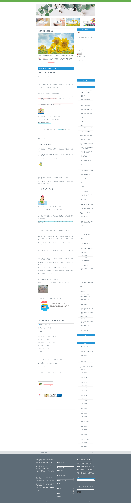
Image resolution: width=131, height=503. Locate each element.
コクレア (85, 460)
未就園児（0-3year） (66, 480)
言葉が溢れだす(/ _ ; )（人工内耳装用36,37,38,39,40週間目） (86, 148)
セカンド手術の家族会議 (84, 191)
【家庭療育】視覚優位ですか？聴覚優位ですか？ (86, 313)
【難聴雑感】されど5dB (84, 291)
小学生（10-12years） (66, 475)
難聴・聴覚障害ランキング (81, 56)
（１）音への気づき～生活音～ (85, 348)
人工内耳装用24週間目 (84, 434)
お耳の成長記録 (42, 58)
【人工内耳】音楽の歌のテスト (85, 260)
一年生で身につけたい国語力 (85, 99)
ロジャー (79, 463)
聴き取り (91, 469)
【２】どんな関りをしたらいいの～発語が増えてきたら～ (86, 360)
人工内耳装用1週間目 (83, 377)
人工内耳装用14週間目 (84, 252)
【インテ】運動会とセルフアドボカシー (86, 128)
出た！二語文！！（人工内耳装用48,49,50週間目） (85, 132)
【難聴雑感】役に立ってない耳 (85, 318)
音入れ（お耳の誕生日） (84, 374)
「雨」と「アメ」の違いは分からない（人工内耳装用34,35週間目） (86, 152)
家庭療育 (60, 3)
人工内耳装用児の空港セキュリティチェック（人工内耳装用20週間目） (86, 222)
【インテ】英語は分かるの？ (85, 92)
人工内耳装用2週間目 (83, 380)
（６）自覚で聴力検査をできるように (86, 357)
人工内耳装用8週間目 (83, 395)
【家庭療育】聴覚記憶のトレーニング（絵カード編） (87, 32)
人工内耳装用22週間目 (84, 429)
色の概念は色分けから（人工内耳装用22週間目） (86, 205)
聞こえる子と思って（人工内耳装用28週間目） (86, 163)
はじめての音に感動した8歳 (84, 188)
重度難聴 (91, 472)
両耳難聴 (87, 463)
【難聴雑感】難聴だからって (85, 325)
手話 (93, 466)
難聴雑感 (66, 496)
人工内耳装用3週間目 (83, 382)
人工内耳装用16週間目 (84, 416)
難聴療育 (89, 473)
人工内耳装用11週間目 (84, 403)
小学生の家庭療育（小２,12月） (85, 218)
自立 (91, 470)
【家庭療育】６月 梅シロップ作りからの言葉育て (86, 96)
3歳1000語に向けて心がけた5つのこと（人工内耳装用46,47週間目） (86, 136)
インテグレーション (80, 3)
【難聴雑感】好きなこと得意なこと (86, 327)
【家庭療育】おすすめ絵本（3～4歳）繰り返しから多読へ (86, 110)
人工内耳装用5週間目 (83, 387)
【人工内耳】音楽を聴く (84, 265)
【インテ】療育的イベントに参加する (86, 240)
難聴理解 (85, 473)
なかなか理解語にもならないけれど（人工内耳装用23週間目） (86, 195)
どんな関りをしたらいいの (51, 3)
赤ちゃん (87, 472)
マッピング (90, 462)
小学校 (87, 466)
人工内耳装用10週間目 (84, 400)
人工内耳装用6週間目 (83, 390)
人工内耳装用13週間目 (84, 255)
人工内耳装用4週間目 (83, 385)
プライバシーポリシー (40, 501)
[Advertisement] (56, 403)
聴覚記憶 (85, 470)
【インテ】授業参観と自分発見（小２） (86, 175)
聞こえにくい (87, 469)
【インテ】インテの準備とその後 (85, 301)
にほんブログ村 (79, 52)
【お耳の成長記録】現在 (84, 330)
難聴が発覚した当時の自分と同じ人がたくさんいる (86, 182)
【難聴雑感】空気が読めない (85, 296)
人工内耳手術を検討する (84, 372)
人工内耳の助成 (66, 467)
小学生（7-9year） (66, 478)
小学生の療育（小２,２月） (84, 178)
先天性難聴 (79, 466)
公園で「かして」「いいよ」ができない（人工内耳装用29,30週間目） (86, 160)
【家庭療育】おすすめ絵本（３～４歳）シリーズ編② (86, 106)
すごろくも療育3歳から (84, 216)
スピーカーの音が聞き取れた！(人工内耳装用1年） (86, 124)
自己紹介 (89, 3)
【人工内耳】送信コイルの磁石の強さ (86, 282)
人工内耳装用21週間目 (84, 426)
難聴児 (81, 473)
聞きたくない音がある (83, 231)
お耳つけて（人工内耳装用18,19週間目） (86, 228)
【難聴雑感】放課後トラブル (85, 262)
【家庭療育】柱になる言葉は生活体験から (86, 276)
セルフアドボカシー (80, 462)
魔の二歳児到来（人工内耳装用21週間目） (86, 209)
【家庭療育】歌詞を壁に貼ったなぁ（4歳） (86, 286)
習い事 (66, 485)
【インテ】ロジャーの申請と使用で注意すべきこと (86, 117)
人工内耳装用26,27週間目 (84, 439)
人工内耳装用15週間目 (84, 413)
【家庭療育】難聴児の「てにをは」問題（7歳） (86, 269)
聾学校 (89, 470)
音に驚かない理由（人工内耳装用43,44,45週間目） (85, 140)
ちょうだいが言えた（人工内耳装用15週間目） (86, 249)
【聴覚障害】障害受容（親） (85, 299)
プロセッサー (85, 462)
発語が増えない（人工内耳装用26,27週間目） (86, 167)
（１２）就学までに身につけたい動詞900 (86, 367)
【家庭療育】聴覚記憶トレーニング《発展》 (86, 305)
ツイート (78, 84)
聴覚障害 (66, 488)
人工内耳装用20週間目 (84, 424)
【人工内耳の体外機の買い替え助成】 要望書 (86, 102)
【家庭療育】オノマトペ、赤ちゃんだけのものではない (86, 199)
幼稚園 (90, 466)
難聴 (78, 473)
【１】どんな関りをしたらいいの (85, 346)
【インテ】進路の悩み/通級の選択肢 (86, 90)
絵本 (66, 483)
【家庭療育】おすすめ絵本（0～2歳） (86, 113)
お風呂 (87, 459)
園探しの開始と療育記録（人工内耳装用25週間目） (86, 171)
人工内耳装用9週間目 (83, 398)
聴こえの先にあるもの (41, 493)
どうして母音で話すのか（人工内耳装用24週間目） (86, 186)
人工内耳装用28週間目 (84, 442)
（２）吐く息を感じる (83, 355)
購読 (79, 492)
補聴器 (78, 472)
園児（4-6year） (66, 470)
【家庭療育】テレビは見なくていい (86, 294)
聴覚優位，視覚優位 (80, 470)
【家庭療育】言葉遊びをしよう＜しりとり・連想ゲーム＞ (86, 121)
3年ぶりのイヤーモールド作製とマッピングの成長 (86, 213)
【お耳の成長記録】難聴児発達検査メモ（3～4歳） (86, 322)
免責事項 (46, 501)
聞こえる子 (39, 492)
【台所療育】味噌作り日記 (84, 201)
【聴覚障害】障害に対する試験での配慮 (86, 273)
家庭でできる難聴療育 (41, 3)
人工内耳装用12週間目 (84, 257)
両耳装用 (83, 463)
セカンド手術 (89, 460)
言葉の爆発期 (82, 472)
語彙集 (66, 493)
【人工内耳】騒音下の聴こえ (85, 243)
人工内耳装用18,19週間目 (84, 421)
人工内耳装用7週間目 (83, 392)
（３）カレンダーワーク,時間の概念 (86, 363)
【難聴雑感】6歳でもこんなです (85, 279)
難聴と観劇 (82, 225)
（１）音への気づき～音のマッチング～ (86, 352)
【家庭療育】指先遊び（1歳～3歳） (86, 288)
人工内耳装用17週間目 (84, 418)
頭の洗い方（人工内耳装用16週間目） (86, 246)
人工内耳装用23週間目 (84, 431)
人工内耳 (70, 3)
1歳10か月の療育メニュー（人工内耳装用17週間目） (86, 238)
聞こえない (39, 491)
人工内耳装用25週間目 (84, 437)
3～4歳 (78, 459)
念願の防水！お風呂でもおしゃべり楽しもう (86, 144)
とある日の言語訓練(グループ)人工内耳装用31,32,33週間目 (86, 156)
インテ (90, 459)
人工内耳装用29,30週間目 (84, 444)
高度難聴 (93, 473)
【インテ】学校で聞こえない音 (85, 234)
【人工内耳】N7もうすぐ (84, 316)
